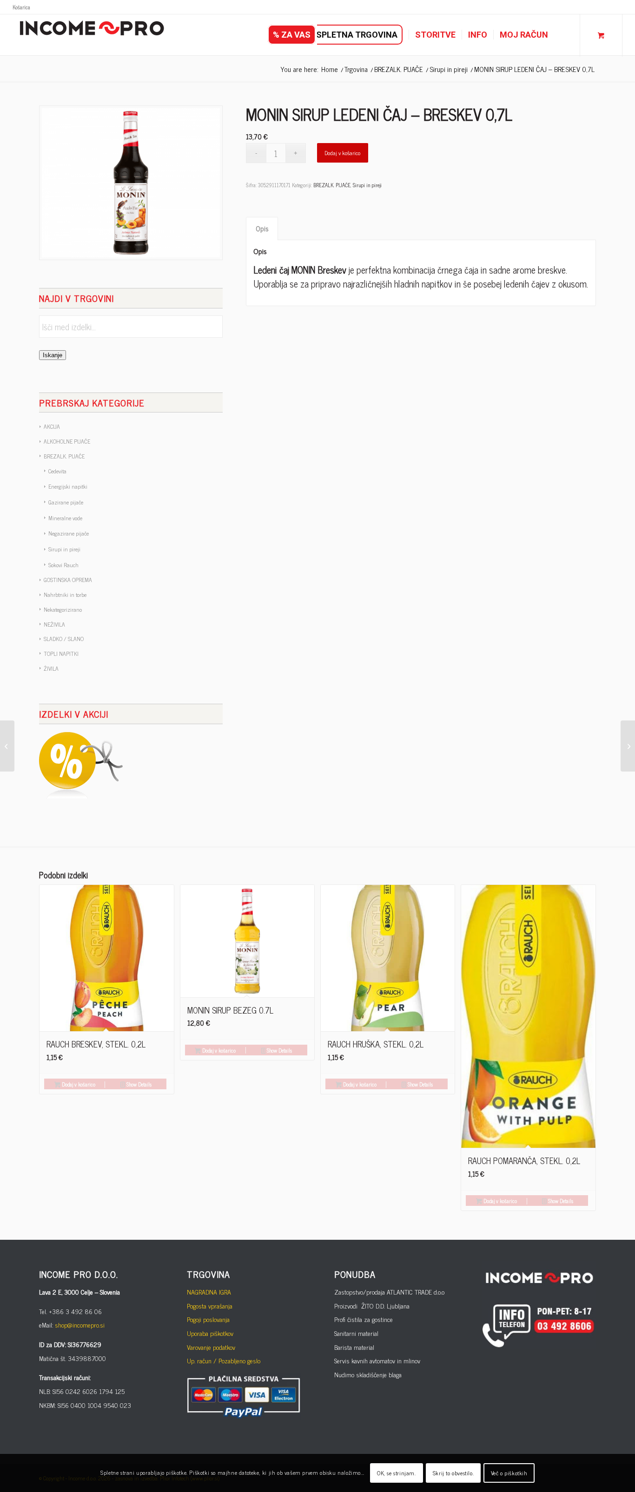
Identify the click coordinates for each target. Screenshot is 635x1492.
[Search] (563, 34)
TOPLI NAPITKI (61, 653)
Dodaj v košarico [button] (77, 1084)
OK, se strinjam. (396, 1473)
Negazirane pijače (68, 533)
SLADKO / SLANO (64, 638)
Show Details (138, 1084)
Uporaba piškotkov (210, 1333)
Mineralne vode (65, 518)
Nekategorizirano (63, 609)
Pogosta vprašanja (209, 1305)
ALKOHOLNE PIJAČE (67, 441)
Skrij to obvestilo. (453, 1473)
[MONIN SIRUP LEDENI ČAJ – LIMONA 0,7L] (628, 746)
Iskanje (52, 355)
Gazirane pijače (65, 502)
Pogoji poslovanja (208, 1319)
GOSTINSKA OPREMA (68, 579)
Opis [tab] (262, 228)
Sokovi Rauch (63, 564)
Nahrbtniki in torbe (65, 594)
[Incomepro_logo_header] (92, 34)
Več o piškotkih (509, 1473)
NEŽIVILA (54, 624)
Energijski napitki (67, 486)
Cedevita (57, 471)
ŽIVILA (51, 668)
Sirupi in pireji (64, 549)
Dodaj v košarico (342, 152)
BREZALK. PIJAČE (64, 456)
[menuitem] (21, 7)
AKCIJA (52, 426)
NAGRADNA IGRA (209, 1291)
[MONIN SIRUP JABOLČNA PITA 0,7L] (7, 746)
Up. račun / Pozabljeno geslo (223, 1360)
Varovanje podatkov (211, 1346)
